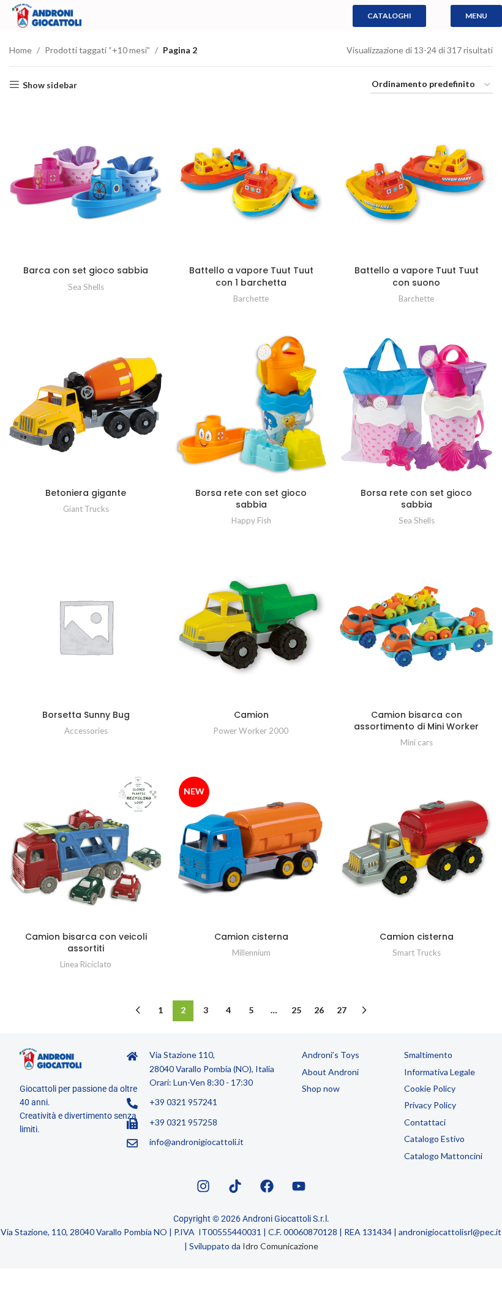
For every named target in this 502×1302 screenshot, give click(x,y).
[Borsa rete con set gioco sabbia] (251, 404)
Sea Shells (86, 287)
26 (319, 1010)
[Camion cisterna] (416, 849)
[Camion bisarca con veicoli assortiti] (85, 849)
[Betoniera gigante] (85, 404)
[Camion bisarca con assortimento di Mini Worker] (416, 626)
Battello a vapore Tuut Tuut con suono (416, 276)
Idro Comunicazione (280, 1246)
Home (20, 50)
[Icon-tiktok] (235, 1186)
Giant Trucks (86, 509)
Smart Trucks (416, 952)
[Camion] (251, 626)
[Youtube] (298, 1186)
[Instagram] (203, 1186)
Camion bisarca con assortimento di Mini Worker (416, 721)
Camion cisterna (251, 937)
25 (296, 1010)
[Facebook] (266, 1186)
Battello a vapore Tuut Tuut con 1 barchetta (251, 276)
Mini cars (416, 742)
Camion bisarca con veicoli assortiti (86, 943)
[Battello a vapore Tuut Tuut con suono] (416, 182)
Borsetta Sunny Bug (86, 715)
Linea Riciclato (85, 964)
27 (342, 1010)
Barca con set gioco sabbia (85, 270)
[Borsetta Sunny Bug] (85, 626)
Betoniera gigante (85, 493)
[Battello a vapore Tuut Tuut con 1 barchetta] (251, 182)
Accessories (86, 731)
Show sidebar (50, 84)
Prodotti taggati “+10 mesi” (97, 50)
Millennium (251, 952)
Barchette (251, 298)
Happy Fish (251, 520)
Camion (251, 715)
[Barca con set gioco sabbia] (85, 182)
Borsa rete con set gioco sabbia (251, 499)
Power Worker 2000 (251, 731)
